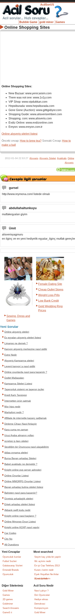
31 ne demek (40, 578)
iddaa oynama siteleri (16, 452)
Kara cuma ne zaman (16, 429)
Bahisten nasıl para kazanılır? (20, 493)
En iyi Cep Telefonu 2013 (47, 565)
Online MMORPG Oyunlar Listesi (22, 481)
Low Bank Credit (48, 300)
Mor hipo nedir (12, 406)
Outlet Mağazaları (14, 378)
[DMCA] (65, 170)
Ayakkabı (62, 158)
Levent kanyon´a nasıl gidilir (19, 366)
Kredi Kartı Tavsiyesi (15, 395)
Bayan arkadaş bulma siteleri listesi (23, 487)
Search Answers (11, 608)
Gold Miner (8, 590)
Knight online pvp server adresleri (22, 470)
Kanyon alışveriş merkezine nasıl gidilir (25, 349)
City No (8, 539)
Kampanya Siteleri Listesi (18, 383)
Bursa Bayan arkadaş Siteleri (20, 458)
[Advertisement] (38, 57)
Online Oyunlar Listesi (16, 475)
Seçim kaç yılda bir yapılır (47, 557)
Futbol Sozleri (10, 561)
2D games (8, 599)
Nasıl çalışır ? (41, 590)
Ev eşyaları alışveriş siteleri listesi (22, 337)
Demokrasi (39, 603)
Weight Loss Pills (49, 295)
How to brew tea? (31, 140)
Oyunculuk (8, 574)
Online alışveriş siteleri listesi (20, 133)
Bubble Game (28, 22)
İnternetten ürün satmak (17, 401)
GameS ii (7, 612)
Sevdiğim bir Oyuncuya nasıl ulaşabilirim (26, 447)
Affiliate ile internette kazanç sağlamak (25, 418)
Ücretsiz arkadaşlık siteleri (18, 498)
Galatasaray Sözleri (12, 565)
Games (60, 22)
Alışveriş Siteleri (47, 158)
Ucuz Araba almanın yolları (19, 435)
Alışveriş (33, 158)
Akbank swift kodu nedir (17, 510)
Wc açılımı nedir (42, 561)
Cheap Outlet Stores (50, 289)
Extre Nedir (10, 355)
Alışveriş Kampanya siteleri (19, 360)
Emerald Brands (11, 570)
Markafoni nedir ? (14, 412)
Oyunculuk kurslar (12, 557)
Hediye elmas (41, 599)
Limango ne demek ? (16, 343)
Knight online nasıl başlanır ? (20, 516)
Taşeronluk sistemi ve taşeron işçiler (24, 389)
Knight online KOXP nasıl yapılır (21, 527)
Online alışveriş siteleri (16, 332)
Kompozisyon (41, 608)
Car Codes (10, 533)
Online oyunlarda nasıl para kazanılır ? (25, 372)
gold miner (46, 22)
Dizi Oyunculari (42, 595)
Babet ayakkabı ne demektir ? (20, 464)
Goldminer (8, 603)
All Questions (11, 544)
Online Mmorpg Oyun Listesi (20, 521)
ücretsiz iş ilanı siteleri (16, 441)
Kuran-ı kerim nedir (44, 570)
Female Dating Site (50, 283)
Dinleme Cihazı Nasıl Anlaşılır (20, 424)
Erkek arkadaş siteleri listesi (19, 504)
